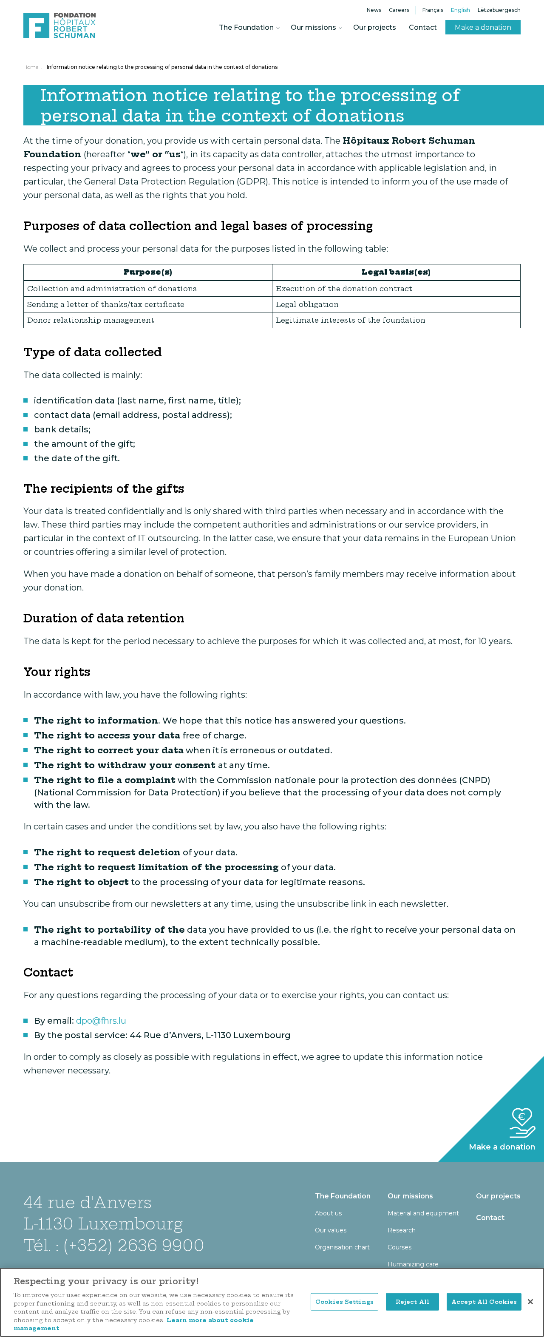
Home (30, 67)
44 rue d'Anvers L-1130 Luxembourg (103, 1213)
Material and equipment (423, 1213)
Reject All (412, 1301)
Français (432, 10)
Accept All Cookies (484, 1301)
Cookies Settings (344, 1301)
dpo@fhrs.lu (101, 1021)
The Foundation (246, 27)
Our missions (313, 27)
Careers (399, 10)
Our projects (374, 27)
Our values (330, 1230)
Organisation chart (342, 1247)
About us (328, 1213)
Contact (423, 27)
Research (402, 1230)
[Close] (530, 1301)
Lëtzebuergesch (499, 10)
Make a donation (483, 27)
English (460, 10)
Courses (399, 1247)
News (374, 10)
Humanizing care (413, 1264)
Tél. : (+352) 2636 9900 (113, 1245)
